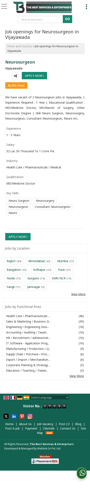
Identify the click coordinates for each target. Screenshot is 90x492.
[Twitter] (6, 416)
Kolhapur (39, 270)
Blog (78, 424)
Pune (61, 270)
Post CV (64, 424)
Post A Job (12, 428)
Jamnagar (33, 287)
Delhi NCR (59, 278)
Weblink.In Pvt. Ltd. (49, 448)
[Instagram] (29, 416)
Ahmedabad (36, 261)
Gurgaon (33, 278)
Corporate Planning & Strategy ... (28, 365)
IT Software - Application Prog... (27, 343)
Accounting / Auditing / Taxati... (27, 332)
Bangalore (14, 270)
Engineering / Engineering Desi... (27, 327)
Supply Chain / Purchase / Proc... (27, 354)
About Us (25, 424)
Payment (31, 428)
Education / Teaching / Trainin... (27, 370)
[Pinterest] (21, 416)
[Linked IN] (14, 416)
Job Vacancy (24, 46)
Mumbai (62, 261)
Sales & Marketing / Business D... (28, 321)
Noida (11, 278)
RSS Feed (17, 85)
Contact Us (67, 428)
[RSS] (49, 433)
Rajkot (11, 261)
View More (78, 294)
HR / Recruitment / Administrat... (28, 338)
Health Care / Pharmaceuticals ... (28, 316)
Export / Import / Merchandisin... (28, 360)
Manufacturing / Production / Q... (28, 349)
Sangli (11, 287)
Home (11, 46)
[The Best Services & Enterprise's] (42, 7)
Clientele (49, 428)
